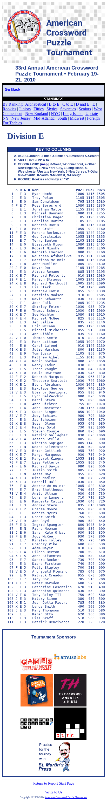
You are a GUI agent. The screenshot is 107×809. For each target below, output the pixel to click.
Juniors (25, 109)
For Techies (12, 123)
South (62, 118)
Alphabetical (35, 104)
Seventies (68, 109)
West (98, 109)
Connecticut (12, 113)
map (44, 164)
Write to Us (53, 792)
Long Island (73, 113)
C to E (67, 104)
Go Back (12, 89)
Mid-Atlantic (44, 118)
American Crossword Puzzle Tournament (66, 797)
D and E (83, 104)
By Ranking (13, 104)
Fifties (39, 109)
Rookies (9, 109)
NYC (55, 113)
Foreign (93, 118)
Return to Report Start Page (53, 783)
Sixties (51, 109)
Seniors (85, 109)
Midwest (77, 118)
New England (36, 113)
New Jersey (21, 118)
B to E (54, 104)
